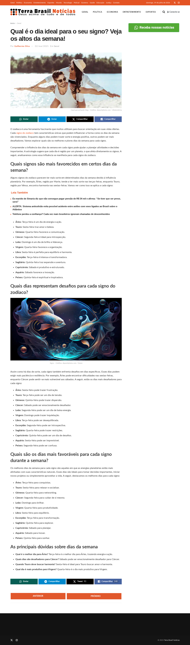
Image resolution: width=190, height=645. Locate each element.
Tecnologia (68, 3)
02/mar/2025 (42, 46)
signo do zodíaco (25, 133)
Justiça (108, 3)
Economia (28, 3)
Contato (116, 3)
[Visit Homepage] (42, 12)
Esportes (51, 3)
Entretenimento (40, 3)
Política (19, 3)
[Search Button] (164, 12)
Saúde (92, 3)
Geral (12, 3)
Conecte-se (174, 12)
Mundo (59, 3)
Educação (100, 3)
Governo (84, 3)
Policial (76, 3)
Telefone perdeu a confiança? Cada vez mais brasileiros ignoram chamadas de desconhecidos (61, 214)
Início (12, 23)
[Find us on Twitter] (175, 2)
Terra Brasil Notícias (172, 640)
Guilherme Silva (22, 46)
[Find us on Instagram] (179, 2)
